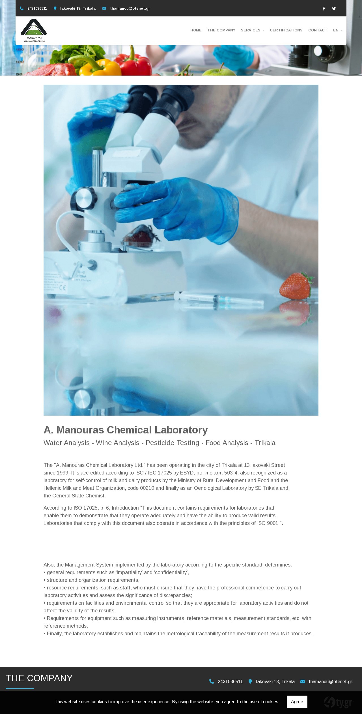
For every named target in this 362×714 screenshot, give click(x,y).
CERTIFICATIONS (286, 30)
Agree (297, 701)
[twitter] (334, 8)
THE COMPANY (221, 30)
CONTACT (317, 30)
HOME (196, 30)
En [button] (336, 30)
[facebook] (324, 8)
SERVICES (251, 30)
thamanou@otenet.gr (130, 8)
